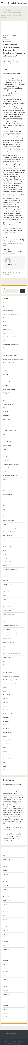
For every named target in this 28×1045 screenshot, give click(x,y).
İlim (4, 483)
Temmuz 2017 (6, 953)
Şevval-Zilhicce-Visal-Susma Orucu (11, 676)
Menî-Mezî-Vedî (7, 573)
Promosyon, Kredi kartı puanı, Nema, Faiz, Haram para (12, 634)
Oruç (4, 618)
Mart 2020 (5, 878)
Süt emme (5, 702)
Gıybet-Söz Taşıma (7, 423)
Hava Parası (5, 453)
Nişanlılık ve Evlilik (7, 610)
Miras (4, 588)
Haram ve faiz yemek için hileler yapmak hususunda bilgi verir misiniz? (12, 792)
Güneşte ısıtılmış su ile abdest (9, 430)
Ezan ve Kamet (6, 396)
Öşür (4, 621)
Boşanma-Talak (6, 348)
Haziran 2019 (6, 904)
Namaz (4, 599)
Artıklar (4, 318)
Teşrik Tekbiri (6, 717)
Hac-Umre (5, 438)
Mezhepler (5, 580)
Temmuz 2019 (6, 900)
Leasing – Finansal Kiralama (9, 558)
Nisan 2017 (5, 964)
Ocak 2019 (5, 923)
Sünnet (4, 691)
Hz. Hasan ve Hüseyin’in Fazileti (10, 475)
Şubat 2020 (5, 881)
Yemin (4, 762)
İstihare (4, 490)
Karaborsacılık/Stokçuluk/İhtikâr (10, 531)
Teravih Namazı (6, 710)
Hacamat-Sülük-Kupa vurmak (9, 441)
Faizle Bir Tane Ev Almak (8, 404)
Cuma (4, 366)
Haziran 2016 (6, 1001)
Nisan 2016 (5, 1009)
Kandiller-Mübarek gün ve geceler (10, 528)
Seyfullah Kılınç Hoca (17, 3)
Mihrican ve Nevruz (7, 584)
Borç (4, 340)
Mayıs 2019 (5, 908)
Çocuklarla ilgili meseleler (9, 363)
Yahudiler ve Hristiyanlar (8, 758)
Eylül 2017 (5, 945)
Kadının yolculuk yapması (8, 520)
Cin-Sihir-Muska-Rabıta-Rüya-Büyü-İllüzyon (13, 359)
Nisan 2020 (5, 874)
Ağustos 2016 (6, 994)
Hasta (4, 449)
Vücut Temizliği (6, 755)
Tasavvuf (5, 706)
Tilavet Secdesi (6, 728)
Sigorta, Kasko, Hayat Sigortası (10, 683)
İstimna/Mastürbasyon (8, 498)
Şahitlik (4, 650)
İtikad (4, 505)
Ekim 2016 (5, 986)
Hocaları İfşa (6, 460)
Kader (4, 513)
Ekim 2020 (5, 867)
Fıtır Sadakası (6, 411)
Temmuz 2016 (6, 998)
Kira (4, 539)
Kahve (4, 524)
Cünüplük (5, 370)
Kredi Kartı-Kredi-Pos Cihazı (9, 543)
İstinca (4, 501)
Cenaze (5, 351)
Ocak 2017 (5, 975)
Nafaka (4, 595)
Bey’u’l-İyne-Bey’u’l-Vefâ (9, 333)
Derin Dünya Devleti (8, 381)
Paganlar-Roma (6, 629)
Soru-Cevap (15, 10)
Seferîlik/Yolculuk (7, 657)
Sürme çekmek (6, 695)
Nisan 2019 (5, 911)
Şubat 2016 (5, 1017)
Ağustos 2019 (6, 896)
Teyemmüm (6, 721)
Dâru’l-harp (5, 374)
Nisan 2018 (5, 934)
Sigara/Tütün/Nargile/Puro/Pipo (10, 680)
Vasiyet (4, 747)
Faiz (4, 400)
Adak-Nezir (5, 306)
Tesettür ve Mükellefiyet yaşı (9, 713)
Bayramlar (5, 325)
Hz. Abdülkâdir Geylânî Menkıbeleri (11, 464)
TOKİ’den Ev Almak (7, 732)
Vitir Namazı (6, 751)
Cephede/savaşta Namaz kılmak (10, 355)
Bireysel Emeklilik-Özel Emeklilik (10, 336)
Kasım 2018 (5, 927)
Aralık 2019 (5, 889)
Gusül (4, 434)
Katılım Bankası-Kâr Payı (8, 535)
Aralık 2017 (5, 938)
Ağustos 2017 (6, 949)
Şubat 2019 (5, 919)
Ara (4, 288)
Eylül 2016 (5, 990)
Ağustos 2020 (6, 870)
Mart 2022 (5, 855)
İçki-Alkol (5, 479)
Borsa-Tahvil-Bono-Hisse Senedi (10, 344)
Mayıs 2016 (5, 1005)
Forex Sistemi (6, 415)
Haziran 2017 (6, 956)
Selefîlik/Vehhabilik (7, 672)
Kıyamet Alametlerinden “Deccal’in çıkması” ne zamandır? (12, 252)
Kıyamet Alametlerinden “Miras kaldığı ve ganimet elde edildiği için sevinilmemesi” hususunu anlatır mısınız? (13, 242)
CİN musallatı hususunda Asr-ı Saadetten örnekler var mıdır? (12, 828)
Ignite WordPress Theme (13, 1041)
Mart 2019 (5, 915)
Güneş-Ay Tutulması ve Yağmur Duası (11, 426)
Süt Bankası (5, 698)
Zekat (4, 766)
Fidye (4, 408)
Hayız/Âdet (5, 456)
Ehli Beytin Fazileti (7, 393)
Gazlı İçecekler (6, 419)
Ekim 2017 (5, 941)
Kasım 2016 (6, 983)
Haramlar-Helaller (7, 445)
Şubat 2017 (5, 972)
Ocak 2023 (5, 851)
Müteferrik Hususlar (7, 591)
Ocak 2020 (5, 885)
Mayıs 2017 (5, 960)
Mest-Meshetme (7, 576)
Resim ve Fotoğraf (7, 638)
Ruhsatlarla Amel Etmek (8, 642)
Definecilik (5, 378)
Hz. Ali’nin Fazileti (7, 468)
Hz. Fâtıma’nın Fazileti (8, 471)
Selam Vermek (6, 668)
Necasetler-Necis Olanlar (8, 603)
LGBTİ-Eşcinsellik (7, 561)
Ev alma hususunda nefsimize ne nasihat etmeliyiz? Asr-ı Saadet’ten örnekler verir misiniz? (12, 786)
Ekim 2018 (5, 930)
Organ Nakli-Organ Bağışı (9, 614)
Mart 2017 (5, 968)
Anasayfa (5, 10)
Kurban (4, 550)
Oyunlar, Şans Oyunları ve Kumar (10, 625)
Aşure (4, 321)
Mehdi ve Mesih (10, 272)
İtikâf (4, 509)
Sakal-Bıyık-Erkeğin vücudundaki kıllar (11, 653)
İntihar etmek (6, 486)
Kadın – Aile (6, 516)
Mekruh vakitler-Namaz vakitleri (10, 569)
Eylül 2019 (5, 893)
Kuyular (5, 554)
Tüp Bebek (5, 736)
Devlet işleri (5, 385)
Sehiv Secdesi (6, 665)
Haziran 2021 (6, 863)
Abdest (4, 303)
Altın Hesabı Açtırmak (8, 310)
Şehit (4, 661)
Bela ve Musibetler (7, 329)
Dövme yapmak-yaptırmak (9, 389)
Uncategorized (6, 740)
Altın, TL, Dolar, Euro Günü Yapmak (11, 314)
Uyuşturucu (5, 743)
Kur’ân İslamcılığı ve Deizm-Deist (11, 546)
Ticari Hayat (5, 725)
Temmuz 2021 (6, 859)
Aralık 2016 (5, 979)
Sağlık (4, 646)
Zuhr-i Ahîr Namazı (7, 770)
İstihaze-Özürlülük (7, 494)
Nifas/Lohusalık (6, 606)
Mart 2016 (5, 1013)
